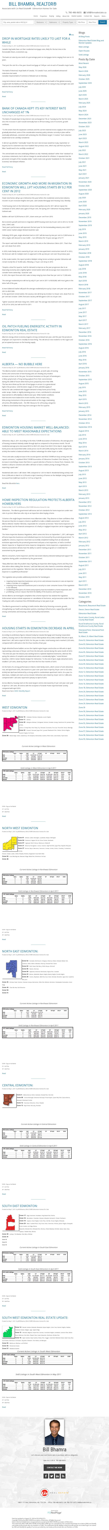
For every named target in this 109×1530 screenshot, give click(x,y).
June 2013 (83, 478)
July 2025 (82, 87)
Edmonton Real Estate (87, 613)
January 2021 (84, 178)
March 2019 (83, 241)
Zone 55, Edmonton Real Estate (91, 723)
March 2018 (83, 284)
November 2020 (85, 182)
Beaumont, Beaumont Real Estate (92, 605)
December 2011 (85, 549)
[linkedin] (57, 1476)
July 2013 (82, 474)
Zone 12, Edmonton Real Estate (91, 672)
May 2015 (82, 395)
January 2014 (84, 458)
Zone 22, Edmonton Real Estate (91, 695)
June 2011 (83, 573)
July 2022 (82, 150)
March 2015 (83, 403)
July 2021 (82, 162)
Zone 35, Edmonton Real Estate (91, 715)
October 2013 (84, 462)
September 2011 (85, 561)
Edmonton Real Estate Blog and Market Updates (91, 41)
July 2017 (82, 308)
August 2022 (84, 146)
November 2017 (85, 292)
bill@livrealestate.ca (84, 1502)
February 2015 (84, 407)
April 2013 (83, 486)
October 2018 (84, 257)
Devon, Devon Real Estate (89, 609)
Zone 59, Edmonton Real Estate (91, 739)
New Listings (84, 47)
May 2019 (82, 237)
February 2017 (84, 328)
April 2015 (83, 399)
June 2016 (83, 356)
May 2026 (82, 67)
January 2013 (84, 498)
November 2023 (85, 122)
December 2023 (85, 118)
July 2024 (82, 107)
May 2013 (82, 482)
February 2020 (84, 209)
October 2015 (84, 375)
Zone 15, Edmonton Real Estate (91, 680)
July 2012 (82, 522)
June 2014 (83, 439)
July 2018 (82, 269)
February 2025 (84, 103)
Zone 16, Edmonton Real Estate (91, 684)
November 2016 (85, 336)
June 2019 (83, 233)
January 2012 (84, 545)
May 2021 (82, 170)
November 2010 (85, 593)
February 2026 (84, 75)
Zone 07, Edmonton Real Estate (91, 656)
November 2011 (85, 553)
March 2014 (83, 451)
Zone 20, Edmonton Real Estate (91, 691)
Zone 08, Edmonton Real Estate (91, 660)
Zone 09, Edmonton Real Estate (91, 664)
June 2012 (83, 526)
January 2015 (84, 411)
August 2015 (84, 383)
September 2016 (85, 344)
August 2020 (84, 194)
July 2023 (82, 130)
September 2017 (85, 300)
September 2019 (85, 225)
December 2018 (85, 253)
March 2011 (83, 585)
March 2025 (83, 99)
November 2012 (85, 506)
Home (36, 16)
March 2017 (83, 324)
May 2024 (82, 111)
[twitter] (51, 1476)
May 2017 (82, 316)
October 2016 (84, 340)
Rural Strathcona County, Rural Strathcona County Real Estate (91, 625)
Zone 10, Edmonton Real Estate (91, 668)
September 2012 (85, 514)
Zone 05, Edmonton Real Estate (91, 652)
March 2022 (83, 154)
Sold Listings (84, 55)
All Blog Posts (84, 36)
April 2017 (83, 320)
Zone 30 (82, 707)
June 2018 (83, 273)
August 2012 (84, 518)
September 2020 (85, 190)
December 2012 (85, 502)
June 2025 (83, 91)
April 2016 (83, 364)
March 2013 (83, 490)
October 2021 (84, 158)
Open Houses (84, 51)
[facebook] (46, 1476)
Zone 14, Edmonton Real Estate (91, 676)
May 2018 (82, 277)
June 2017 (83, 312)
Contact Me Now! (54, 1467)
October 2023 (84, 126)
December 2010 (85, 589)
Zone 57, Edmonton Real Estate (91, 731)
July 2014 (82, 435)
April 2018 (83, 281)
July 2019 (82, 229)
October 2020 (84, 186)
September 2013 (85, 466)
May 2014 (82, 443)
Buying (51, 16)
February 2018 (84, 288)
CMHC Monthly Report (22, 691)
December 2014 (85, 415)
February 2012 (84, 541)
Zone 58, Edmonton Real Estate (91, 735)
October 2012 (84, 510)
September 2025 (85, 83)
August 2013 (84, 470)
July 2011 (82, 569)
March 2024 (83, 114)
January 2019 (84, 249)
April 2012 (83, 534)
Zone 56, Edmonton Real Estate (91, 727)
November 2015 (85, 371)
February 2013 (84, 494)
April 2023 (83, 138)
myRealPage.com (54, 1512)
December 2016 (85, 332)
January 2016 (84, 367)
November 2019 (85, 221)
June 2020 (83, 201)
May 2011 (82, 577)
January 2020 (84, 213)
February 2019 (84, 245)
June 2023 (83, 134)
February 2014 (84, 454)
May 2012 (82, 530)
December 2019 (85, 217)
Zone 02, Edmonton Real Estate (91, 640)
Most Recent (84, 63)
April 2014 (83, 447)
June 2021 (83, 166)
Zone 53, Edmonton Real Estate (91, 719)
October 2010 (84, 597)
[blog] (63, 1476)
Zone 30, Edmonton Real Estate (91, 711)
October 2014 (84, 423)
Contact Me (88, 16)
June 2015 (83, 391)
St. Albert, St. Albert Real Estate (91, 636)
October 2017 (84, 296)
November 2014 (85, 419)
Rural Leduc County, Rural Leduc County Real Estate (91, 618)
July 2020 (82, 197)
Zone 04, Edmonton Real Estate (91, 648)
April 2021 (83, 174)
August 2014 (84, 431)
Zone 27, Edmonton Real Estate (91, 699)
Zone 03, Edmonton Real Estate (91, 644)
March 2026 (83, 71)
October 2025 (84, 79)
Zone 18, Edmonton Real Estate (91, 688)
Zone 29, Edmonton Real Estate (91, 703)
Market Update (76, 16)
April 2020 (83, 205)
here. (18, 483)
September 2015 (85, 379)
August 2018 (84, 265)
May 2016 (82, 360)
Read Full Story (7, 92)
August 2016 (84, 348)
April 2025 (83, 95)
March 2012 (83, 537)
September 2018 (85, 261)
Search (102, 22)
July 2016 (82, 352)
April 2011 (83, 581)
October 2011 (84, 557)
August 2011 (84, 565)
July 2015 (82, 387)
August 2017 (84, 304)
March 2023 (83, 142)
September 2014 (85, 427)
